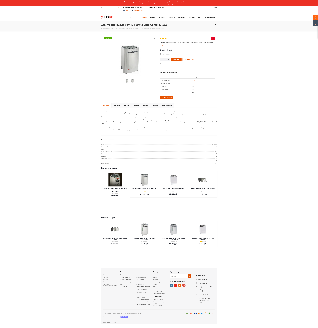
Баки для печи (157, 305)
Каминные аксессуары (143, 286)
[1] (160, 38)
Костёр (155, 284)
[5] (167, 38)
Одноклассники (179, 285)
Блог (121, 284)
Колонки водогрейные (143, 302)
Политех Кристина (158, 282)
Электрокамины (141, 277)
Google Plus (184, 285)
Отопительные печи (142, 299)
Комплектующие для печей (159, 302)
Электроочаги (140, 284)
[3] (164, 38)
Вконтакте (171, 285)
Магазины (106, 282)
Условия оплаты (125, 277)
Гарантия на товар (125, 282)
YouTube (175, 285)
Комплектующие (158, 291)
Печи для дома (141, 289)
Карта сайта (123, 286)
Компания (106, 272)
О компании (107, 275)
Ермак (155, 289)
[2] (162, 38)
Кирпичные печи (141, 297)
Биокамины (140, 279)
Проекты (105, 277)
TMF (154, 286)
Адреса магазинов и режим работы (112, 7)
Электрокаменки (159, 272)
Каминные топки (141, 275)
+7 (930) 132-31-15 (130, 7)
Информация (124, 272)
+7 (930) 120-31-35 (153, 7)
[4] (165, 38)
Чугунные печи (141, 292)
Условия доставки (125, 279)
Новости (105, 279)
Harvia (193, 80)
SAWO (155, 277)
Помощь (122, 275)
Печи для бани (158, 296)
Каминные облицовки (143, 282)
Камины (139, 272)
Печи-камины (140, 295)
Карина (155, 279)
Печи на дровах (158, 299)
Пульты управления (159, 293)
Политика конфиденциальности (110, 284)
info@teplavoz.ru (203, 283)
